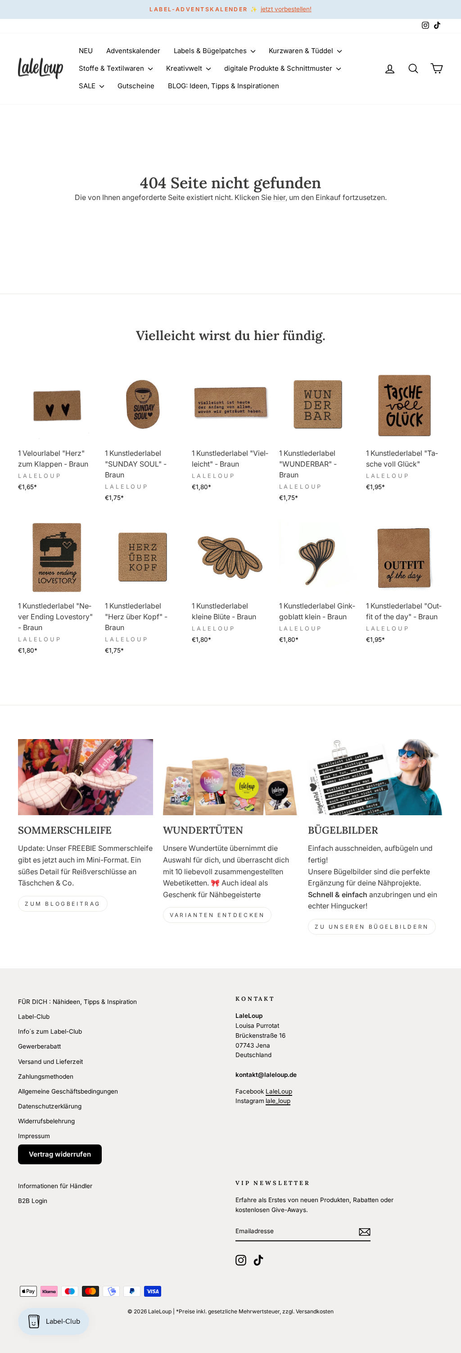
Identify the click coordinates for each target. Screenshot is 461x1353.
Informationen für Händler (55, 1186)
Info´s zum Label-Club (50, 1031)
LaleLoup (279, 1091)
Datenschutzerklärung (49, 1106)
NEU (86, 50)
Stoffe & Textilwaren (112, 68)
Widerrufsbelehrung (46, 1121)
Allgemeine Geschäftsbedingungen (68, 1091)
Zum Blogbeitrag (63, 903)
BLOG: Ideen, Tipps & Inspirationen (223, 86)
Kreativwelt (185, 68)
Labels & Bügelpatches (211, 50)
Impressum (34, 1136)
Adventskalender (133, 50)
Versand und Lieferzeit (50, 1061)
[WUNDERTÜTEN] (230, 777)
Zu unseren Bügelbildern (372, 926)
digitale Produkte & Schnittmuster (279, 68)
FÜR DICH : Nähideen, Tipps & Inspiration (77, 1001)
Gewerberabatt (39, 1046)
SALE (88, 86)
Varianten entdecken (217, 915)
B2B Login (32, 1200)
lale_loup (278, 1100)
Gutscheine (136, 86)
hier (279, 197)
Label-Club (34, 1016)
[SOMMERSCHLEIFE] (85, 777)
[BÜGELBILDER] (375, 777)
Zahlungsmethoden (45, 1076)
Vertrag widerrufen (60, 1154)
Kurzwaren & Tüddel (302, 50)
